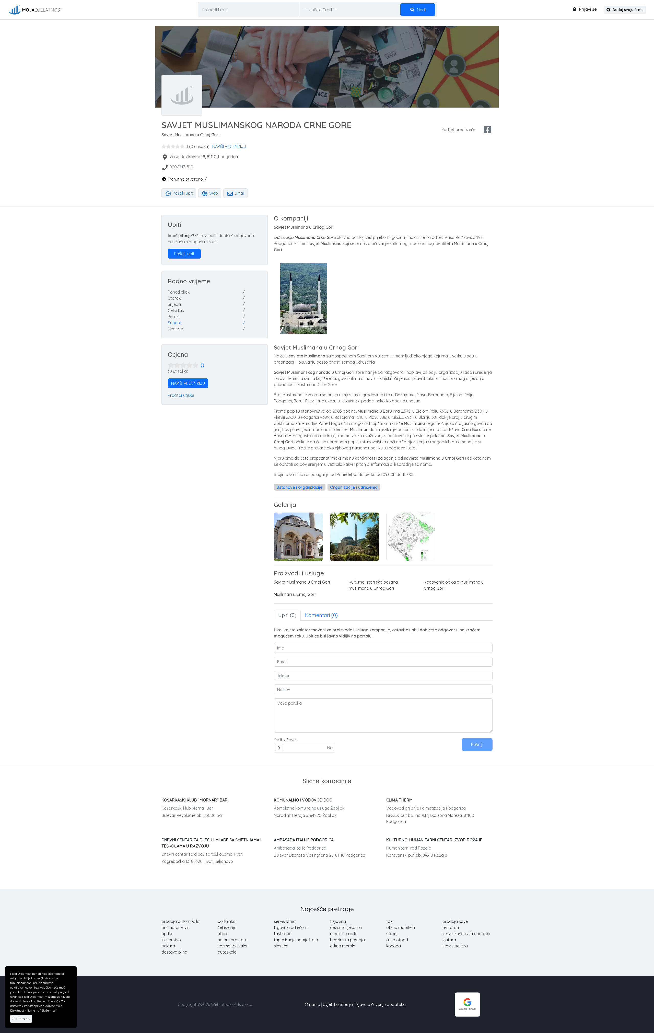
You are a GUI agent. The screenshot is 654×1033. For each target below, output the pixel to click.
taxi (389, 921)
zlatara (449, 939)
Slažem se (21, 1018)
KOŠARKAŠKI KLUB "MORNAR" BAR (194, 800)
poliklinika (227, 921)
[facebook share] (487, 129)
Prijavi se (587, 9)
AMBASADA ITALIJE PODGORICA (304, 839)
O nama (312, 1004)
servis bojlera (455, 945)
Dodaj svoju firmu (628, 9)
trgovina (338, 921)
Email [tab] (238, 193)
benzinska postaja (347, 939)
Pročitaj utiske (181, 395)
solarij (392, 933)
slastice (281, 945)
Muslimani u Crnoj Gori (294, 594)
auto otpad (397, 939)
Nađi (421, 9)
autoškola (227, 952)
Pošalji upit (182, 193)
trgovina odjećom (290, 927)
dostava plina (174, 952)
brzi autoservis (175, 927)
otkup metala (342, 945)
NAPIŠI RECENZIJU (229, 146)
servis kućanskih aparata (466, 933)
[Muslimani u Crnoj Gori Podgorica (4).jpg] (354, 537)
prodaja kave (455, 921)
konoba (393, 945)
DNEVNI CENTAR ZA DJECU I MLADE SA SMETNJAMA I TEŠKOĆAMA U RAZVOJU (211, 843)
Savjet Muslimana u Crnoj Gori (302, 582)
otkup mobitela (400, 927)
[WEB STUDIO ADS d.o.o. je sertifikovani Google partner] (467, 1003)
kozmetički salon (233, 945)
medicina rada (343, 933)
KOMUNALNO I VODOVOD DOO (303, 800)
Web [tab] (213, 193)
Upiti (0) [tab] (287, 615)
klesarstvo (171, 939)
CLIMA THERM (399, 800)
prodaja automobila (180, 921)
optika (167, 933)
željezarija (227, 927)
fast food (282, 933)
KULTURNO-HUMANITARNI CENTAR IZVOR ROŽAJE (434, 839)
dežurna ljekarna (346, 927)
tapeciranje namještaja (296, 939)
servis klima (285, 921)
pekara (168, 945)
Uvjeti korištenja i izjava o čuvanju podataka (364, 1004)
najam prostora (233, 939)
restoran (450, 927)
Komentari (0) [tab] (321, 615)
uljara (223, 933)
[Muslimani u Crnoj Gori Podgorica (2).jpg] (298, 537)
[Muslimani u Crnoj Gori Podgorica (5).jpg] (411, 537)
